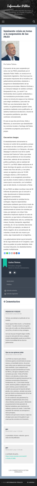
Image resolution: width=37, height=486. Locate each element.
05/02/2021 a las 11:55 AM (14, 431)
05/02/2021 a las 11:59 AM (14, 450)
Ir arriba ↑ (31, 482)
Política (9, 284)
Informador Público (18, 5)
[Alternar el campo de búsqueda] (34, 22)
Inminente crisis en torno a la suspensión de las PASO (18, 33)
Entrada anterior (12, 290)
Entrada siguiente (12, 294)
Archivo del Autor (10, 272)
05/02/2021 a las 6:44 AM (14, 314)
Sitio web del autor (14, 272)
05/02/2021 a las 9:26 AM (14, 354)
